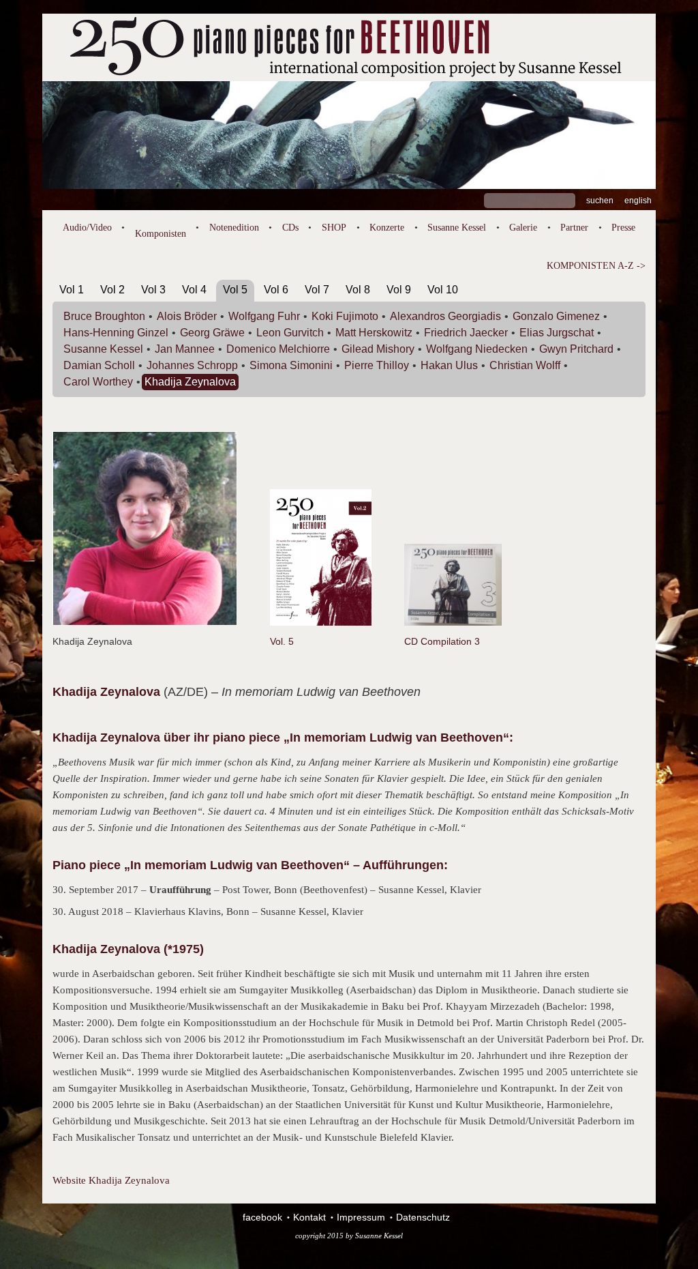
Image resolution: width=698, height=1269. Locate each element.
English (638, 200)
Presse (623, 227)
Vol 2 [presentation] (112, 289)
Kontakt (309, 1217)
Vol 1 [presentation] (71, 289)
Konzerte (386, 227)
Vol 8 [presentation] (358, 289)
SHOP (334, 227)
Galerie (523, 227)
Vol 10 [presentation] (442, 289)
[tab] (71, 292)
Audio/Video (87, 227)
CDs (290, 227)
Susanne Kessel (456, 227)
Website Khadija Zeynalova (111, 1180)
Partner (574, 227)
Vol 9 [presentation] (398, 289)
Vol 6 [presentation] (276, 289)
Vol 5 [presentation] (235, 289)
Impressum (361, 1217)
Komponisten (160, 234)
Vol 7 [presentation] (317, 289)
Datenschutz (423, 1217)
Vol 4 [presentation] (194, 289)
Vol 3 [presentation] (153, 289)
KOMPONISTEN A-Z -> (596, 266)
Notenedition (234, 227)
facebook (262, 1217)
